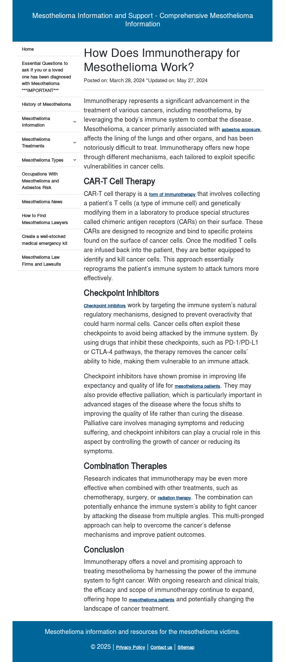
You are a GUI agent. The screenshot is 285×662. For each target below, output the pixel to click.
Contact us (161, 647)
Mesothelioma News (42, 201)
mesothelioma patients (197, 385)
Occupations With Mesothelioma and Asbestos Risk (40, 180)
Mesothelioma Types (43, 159)
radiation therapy (174, 497)
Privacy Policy (130, 647)
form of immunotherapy (172, 194)
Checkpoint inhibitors (105, 305)
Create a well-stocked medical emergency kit (44, 239)
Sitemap (186, 647)
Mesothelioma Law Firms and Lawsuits (41, 260)
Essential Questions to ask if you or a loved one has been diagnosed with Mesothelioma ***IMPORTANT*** (46, 76)
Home (28, 48)
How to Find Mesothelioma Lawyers (45, 218)
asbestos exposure (241, 129)
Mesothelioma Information (36, 121)
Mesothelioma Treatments (36, 142)
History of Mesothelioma (46, 104)
